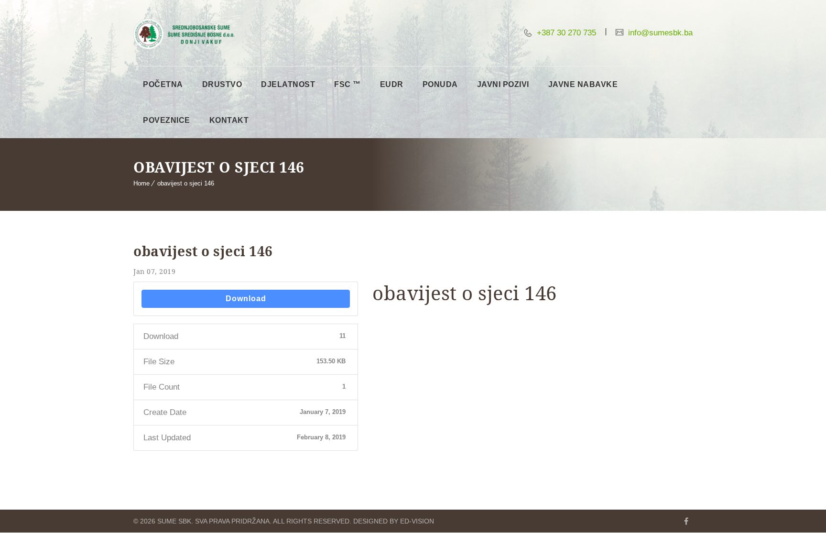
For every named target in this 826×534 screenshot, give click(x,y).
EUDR (391, 84)
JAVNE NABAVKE (583, 84)
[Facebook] (686, 521)
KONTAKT (229, 120)
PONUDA (440, 84)
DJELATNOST (288, 84)
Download (246, 298)
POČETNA (163, 84)
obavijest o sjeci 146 (185, 183)
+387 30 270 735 (565, 32)
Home (141, 183)
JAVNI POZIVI (503, 84)
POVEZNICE (166, 120)
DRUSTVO (222, 84)
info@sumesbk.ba (659, 32)
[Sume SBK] (183, 34)
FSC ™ (347, 84)
